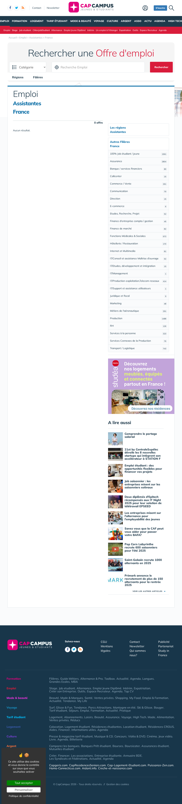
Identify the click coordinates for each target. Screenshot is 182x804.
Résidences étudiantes (107, 726)
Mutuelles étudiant (61, 749)
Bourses (118, 746)
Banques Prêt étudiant (96, 746)
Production (138, 318)
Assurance (138, 161)
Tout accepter (24, 783)
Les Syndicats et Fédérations (68, 758)
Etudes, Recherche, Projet (138, 213)
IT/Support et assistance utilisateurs (138, 288)
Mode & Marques (71, 698)
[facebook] (10, 8)
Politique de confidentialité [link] (24, 796)
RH (138, 325)
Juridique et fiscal (138, 295)
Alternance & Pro (91, 678)
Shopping (121, 698)
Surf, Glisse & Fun (60, 707)
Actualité (122, 678)
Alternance (56, 30)
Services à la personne (138, 333)
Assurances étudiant (155, 746)
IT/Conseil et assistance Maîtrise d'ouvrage (138, 258)
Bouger (159, 707)
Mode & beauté (80, 21)
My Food (135, 698)
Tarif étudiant (57, 21)
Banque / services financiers (138, 168)
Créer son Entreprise (62, 691)
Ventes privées (104, 698)
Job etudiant (25, 30)
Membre (147, 8)
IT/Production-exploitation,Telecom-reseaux (138, 280)
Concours (120, 736)
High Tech (175, 21)
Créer (53, 755)
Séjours (74, 710)
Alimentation (165, 717)
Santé (88, 698)
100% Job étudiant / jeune (138, 153)
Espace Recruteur (148, 30)
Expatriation (125, 30)
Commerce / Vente (138, 183)
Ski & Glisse (144, 707)
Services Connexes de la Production (138, 340)
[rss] (23, 8)
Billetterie (76, 739)
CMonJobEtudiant (41, 30)
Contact (36, 7)
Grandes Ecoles (59, 681)
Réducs (75, 720)
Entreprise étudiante (108, 755)
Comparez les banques (64, 746)
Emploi (4, 21)
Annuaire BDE (132, 755)
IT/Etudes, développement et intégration (138, 266)
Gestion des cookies (117, 784)
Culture (112, 21)
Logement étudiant (77, 726)
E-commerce (138, 206)
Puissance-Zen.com (160, 765)
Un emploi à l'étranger (107, 30)
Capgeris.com (58, 765)
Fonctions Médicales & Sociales (138, 236)
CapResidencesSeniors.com (87, 765)
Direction (138, 198)
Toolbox (109, 678)
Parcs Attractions (99, 707)
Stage (15, 30)
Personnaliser (24, 790)
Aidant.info (89, 768)
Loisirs (88, 717)
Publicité (164, 642)
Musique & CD (103, 736)
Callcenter (138, 176)
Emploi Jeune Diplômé (75, 30)
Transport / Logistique (138, 348)
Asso (137, 21)
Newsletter (53, 7)
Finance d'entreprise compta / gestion (138, 221)
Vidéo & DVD (136, 736)
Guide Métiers (69, 678)
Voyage (99, 21)
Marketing (138, 303)
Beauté (54, 698)
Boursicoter (132, 746)
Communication (138, 191)
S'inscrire (160, 8)
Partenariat (165, 646)
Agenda (159, 21)
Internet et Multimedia (138, 251)
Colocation (56, 726)
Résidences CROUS (161, 726)
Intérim (90, 30)
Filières (54, 678)
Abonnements (73, 717)
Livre (52, 739)
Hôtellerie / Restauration (138, 243)
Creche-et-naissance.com (115, 768)
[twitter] (16, 8)
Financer (64, 730)
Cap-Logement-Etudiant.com (126, 765)
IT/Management (138, 273)
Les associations (82, 755)
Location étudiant (134, 726)
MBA (74, 681)
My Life (82, 701)
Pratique (125, 710)
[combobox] (19, 77)
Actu (147, 21)
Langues (148, 678)
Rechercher (161, 67)
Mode (151, 717)
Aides (53, 730)
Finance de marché (138, 228)
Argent (126, 21)
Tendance (69, 701)
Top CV (129, 691)
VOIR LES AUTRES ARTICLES (149, 591)
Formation (19, 21)
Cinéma (152, 736)
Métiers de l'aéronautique (138, 310)
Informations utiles (83, 730)
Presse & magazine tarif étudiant (71, 736)
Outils (135, 30)
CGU (104, 642)
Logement (37, 21)
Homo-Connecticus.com (64, 768)
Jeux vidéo (165, 736)
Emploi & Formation (155, 698)
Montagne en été (124, 707)
